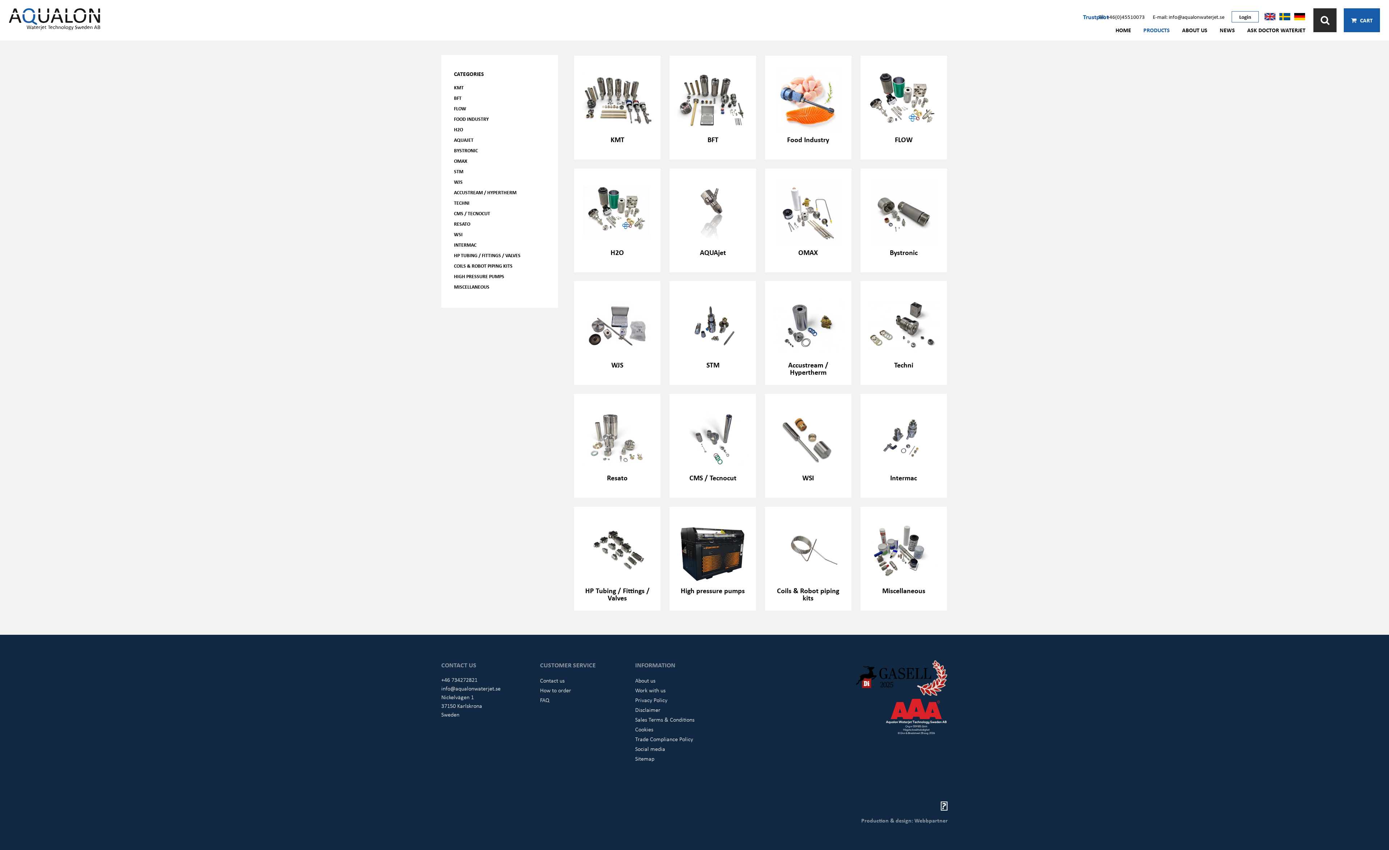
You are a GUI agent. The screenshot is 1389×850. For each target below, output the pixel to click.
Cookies (644, 729)
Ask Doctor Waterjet (1276, 30)
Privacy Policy (651, 700)
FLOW (460, 108)
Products (1156, 30)
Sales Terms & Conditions (664, 719)
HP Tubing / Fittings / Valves (487, 255)
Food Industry (471, 118)
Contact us (552, 680)
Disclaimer (647, 710)
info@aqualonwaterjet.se (471, 688)
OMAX (460, 160)
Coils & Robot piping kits (483, 265)
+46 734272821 (459, 680)
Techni (462, 202)
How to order (555, 690)
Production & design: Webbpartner (904, 820)
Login (1245, 16)
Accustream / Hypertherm (485, 192)
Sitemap (644, 758)
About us (1194, 30)
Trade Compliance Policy (664, 739)
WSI (458, 234)
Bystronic (466, 150)
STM (458, 171)
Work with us (650, 690)
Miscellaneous (471, 286)
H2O (458, 129)
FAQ (544, 700)
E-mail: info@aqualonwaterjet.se (1188, 16)
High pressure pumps (479, 276)
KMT (459, 87)
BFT (458, 97)
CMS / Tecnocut (472, 213)
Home (1123, 30)
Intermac (465, 244)
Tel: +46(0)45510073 (1122, 16)
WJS (458, 181)
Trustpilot (1096, 16)
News (1227, 30)
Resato (462, 223)
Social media (650, 749)
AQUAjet (463, 139)
